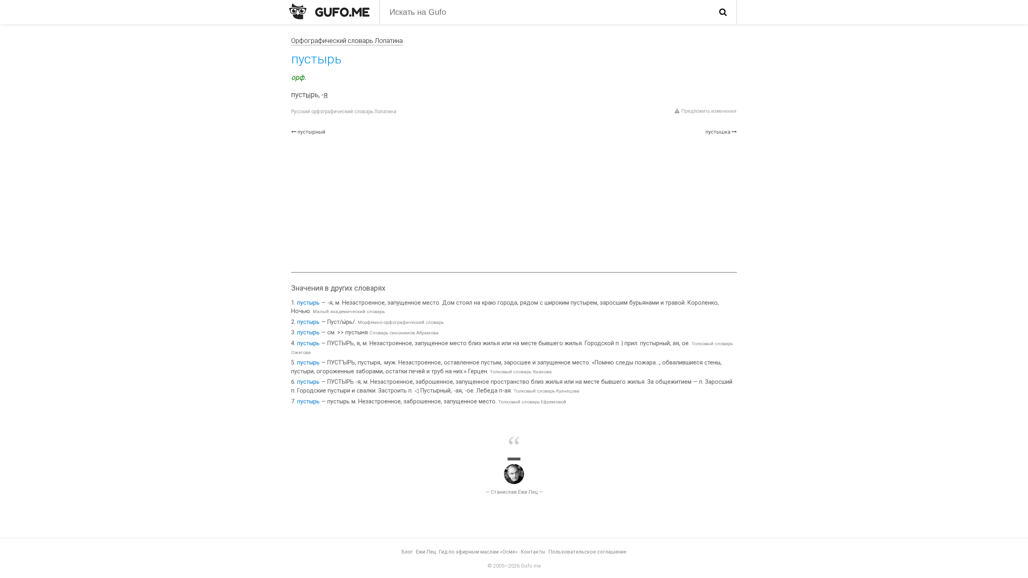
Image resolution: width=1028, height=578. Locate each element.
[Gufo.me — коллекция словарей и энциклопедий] (329, 11)
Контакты (533, 552)
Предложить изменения (708, 111)
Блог (407, 552)
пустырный (311, 132)
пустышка (718, 132)
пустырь (308, 302)
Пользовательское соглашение (587, 552)
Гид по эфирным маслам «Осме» (478, 552)
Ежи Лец (426, 552)
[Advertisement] (514, 204)
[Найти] (723, 12)
